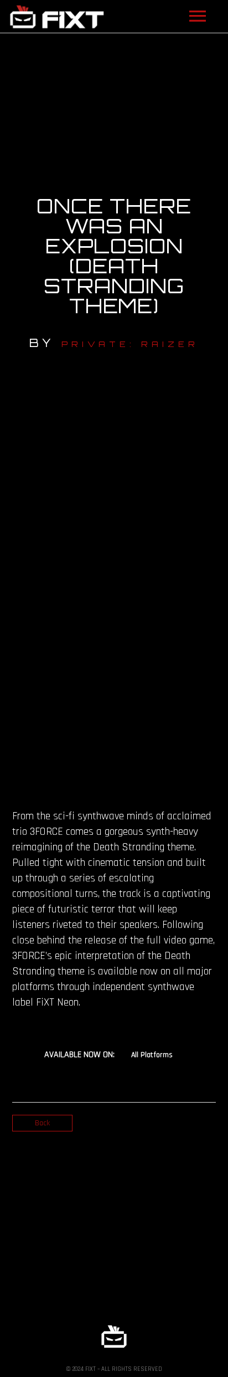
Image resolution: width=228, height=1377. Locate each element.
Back (42, 1123)
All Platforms (152, 1055)
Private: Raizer (130, 344)
